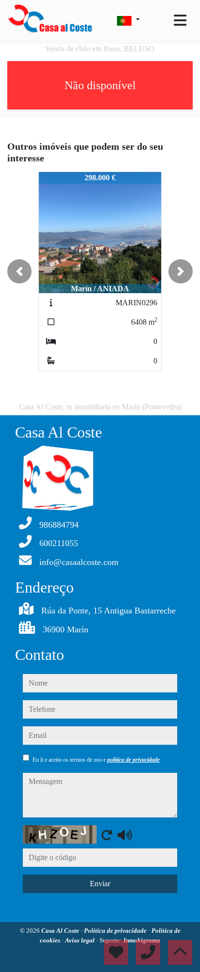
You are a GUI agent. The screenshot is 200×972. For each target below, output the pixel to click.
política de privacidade (133, 759)
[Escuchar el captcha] (125, 835)
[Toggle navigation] (180, 20)
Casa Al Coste (61, 930)
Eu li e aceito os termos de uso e (96, 759)
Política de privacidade (116, 930)
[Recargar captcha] (106, 835)
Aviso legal (80, 940)
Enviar (100, 883)
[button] (19, 271)
